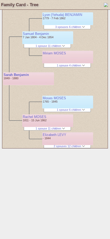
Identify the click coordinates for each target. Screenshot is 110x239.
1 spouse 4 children (69, 65)
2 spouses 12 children (68, 146)
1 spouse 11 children (49, 45)
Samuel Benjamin (36, 34)
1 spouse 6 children (69, 109)
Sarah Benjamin (16, 75)
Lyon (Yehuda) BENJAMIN (62, 15)
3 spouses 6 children (68, 26)
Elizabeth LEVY (54, 135)
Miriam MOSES (54, 53)
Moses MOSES (54, 98)
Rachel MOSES (34, 117)
